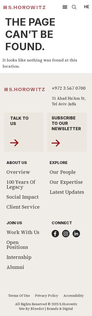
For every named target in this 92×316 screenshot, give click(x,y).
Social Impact (22, 196)
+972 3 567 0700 (69, 88)
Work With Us (22, 232)
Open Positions (17, 244)
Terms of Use (19, 295)
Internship (18, 257)
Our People (63, 172)
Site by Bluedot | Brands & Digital (46, 309)
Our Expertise (66, 182)
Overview (18, 172)
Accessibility (73, 295)
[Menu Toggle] (64, 6)
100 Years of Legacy (20, 184)
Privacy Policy (46, 295)
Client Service (23, 206)
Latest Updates (67, 192)
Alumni (15, 267)
